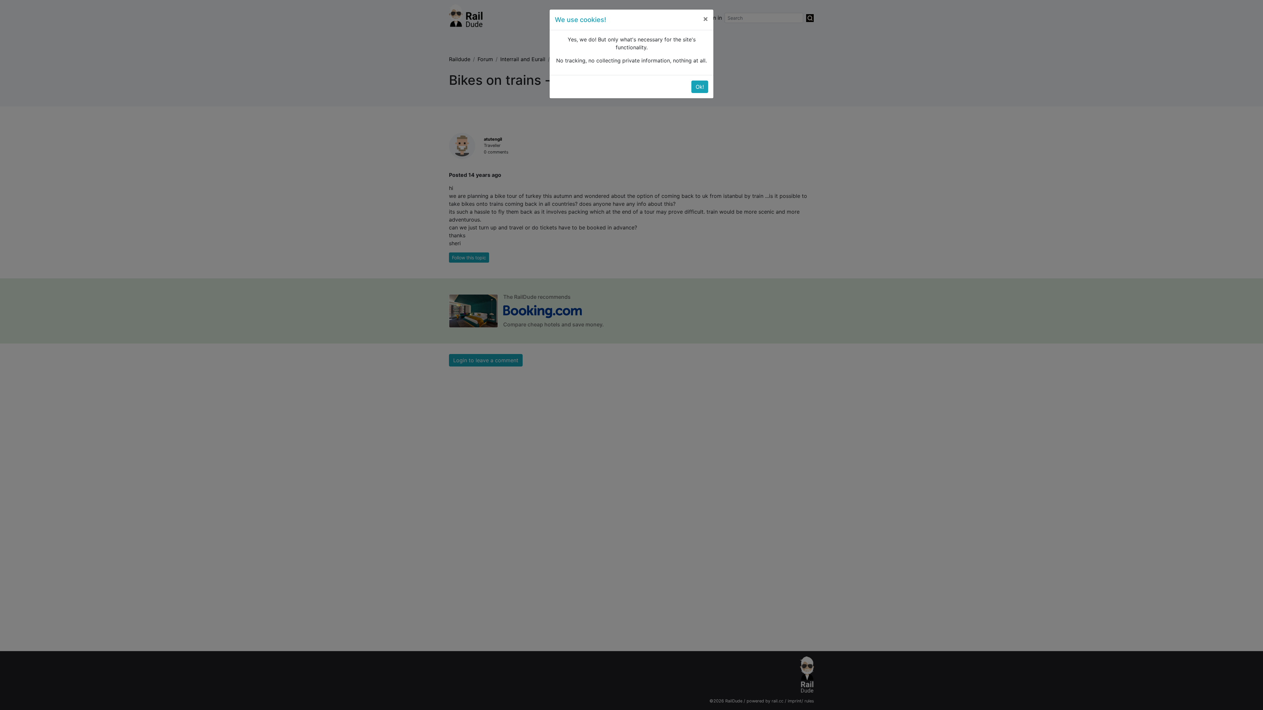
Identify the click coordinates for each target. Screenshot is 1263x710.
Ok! (700, 86)
